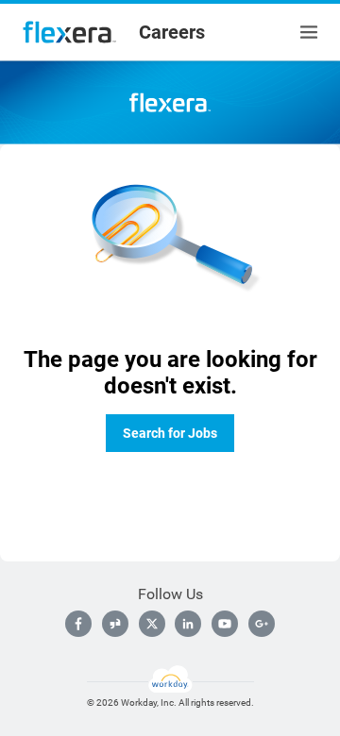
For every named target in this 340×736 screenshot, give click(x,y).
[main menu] (309, 32)
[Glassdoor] (115, 624)
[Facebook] (78, 624)
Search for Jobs (170, 433)
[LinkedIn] (188, 624)
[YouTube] (225, 624)
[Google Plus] (261, 624)
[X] (152, 624)
